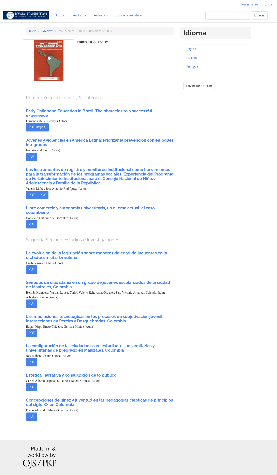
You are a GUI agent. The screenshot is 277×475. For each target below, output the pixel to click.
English (191, 48)
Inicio (32, 31)
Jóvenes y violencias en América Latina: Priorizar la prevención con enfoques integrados (100, 142)
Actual (60, 15)
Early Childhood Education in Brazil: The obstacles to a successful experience (89, 113)
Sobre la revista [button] (128, 15)
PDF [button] (32, 156)
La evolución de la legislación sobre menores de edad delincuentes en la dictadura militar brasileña (96, 255)
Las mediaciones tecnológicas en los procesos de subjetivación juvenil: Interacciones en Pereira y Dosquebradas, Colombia (94, 318)
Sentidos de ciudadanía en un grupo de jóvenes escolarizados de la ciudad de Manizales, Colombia (98, 284)
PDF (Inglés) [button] (37, 127)
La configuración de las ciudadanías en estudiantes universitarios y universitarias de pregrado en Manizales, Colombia (90, 348)
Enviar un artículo (199, 86)
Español (191, 57)
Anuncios (101, 15)
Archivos (79, 15)
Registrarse (249, 4)
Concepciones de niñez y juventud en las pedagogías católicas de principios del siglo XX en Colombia (99, 402)
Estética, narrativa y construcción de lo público (71, 375)
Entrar (269, 4)
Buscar (259, 15)
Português (192, 66)
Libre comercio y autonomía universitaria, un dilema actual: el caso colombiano (90, 210)
